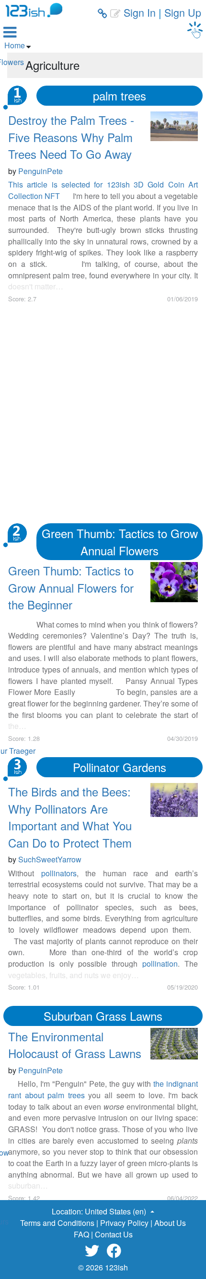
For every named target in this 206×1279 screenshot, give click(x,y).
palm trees (119, 95)
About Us (170, 1222)
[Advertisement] (103, 406)
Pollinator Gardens (119, 767)
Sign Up (182, 12)
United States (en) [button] (116, 1211)
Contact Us (114, 1234)
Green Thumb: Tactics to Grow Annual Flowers (120, 542)
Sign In (140, 12)
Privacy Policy (124, 1222)
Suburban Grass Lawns (103, 1015)
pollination (160, 963)
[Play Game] (195, 30)
